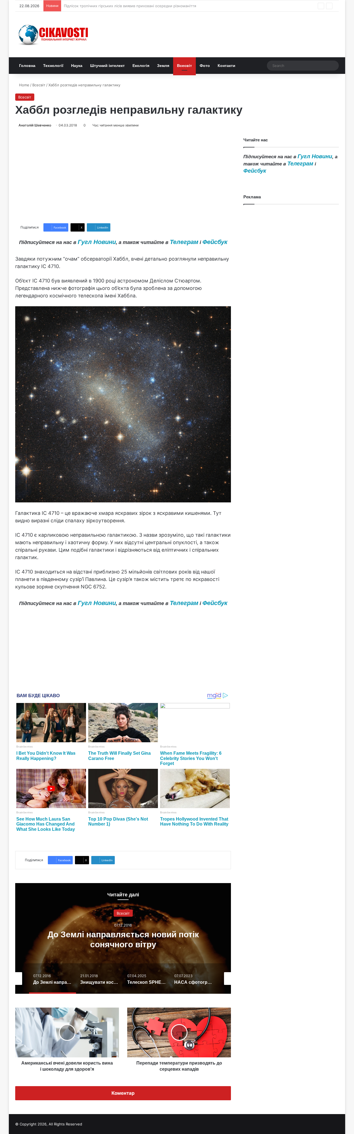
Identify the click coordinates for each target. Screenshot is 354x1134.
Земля (163, 65)
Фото (205, 65)
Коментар (123, 1093)
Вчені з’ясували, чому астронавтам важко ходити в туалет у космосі (125, 6)
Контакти (226, 65)
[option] (123, 938)
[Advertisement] (123, 175)
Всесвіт (184, 65)
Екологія (140, 65)
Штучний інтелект (107, 65)
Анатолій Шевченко (35, 125)
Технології (53, 65)
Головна (27, 65)
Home (23, 85)
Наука (76, 65)
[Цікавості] (54, 34)
